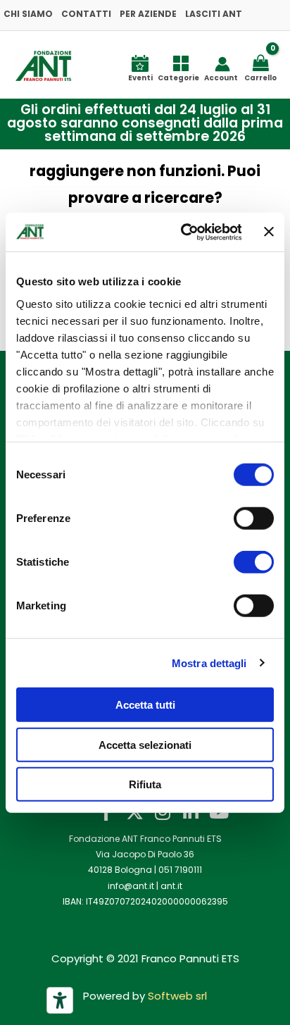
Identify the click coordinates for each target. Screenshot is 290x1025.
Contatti (86, 14)
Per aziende (148, 14)
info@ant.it (131, 886)
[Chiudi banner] (269, 232)
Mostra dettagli (209, 663)
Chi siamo (28, 14)
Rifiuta (145, 784)
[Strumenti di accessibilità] (59, 1000)
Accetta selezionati (145, 744)
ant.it (171, 886)
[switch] (254, 518)
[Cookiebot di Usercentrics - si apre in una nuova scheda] (182, 232)
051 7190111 (180, 870)
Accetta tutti (145, 705)
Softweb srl (177, 995)
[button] (138, 123)
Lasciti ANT (213, 14)
